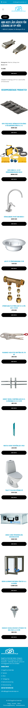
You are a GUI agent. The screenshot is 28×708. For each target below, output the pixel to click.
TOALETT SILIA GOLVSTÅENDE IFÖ (14, 490)
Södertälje (4, 2)
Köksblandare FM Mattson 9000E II (14, 217)
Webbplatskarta (20, 705)
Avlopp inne (16, 62)
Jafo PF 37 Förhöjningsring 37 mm (14, 261)
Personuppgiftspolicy (9, 705)
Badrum (10, 62)
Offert (5, 17)
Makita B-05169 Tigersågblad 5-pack (14, 445)
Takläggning (5, 679)
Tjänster (4, 673)
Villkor (19, 703)
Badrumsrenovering (7, 682)
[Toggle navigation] (3, 9)
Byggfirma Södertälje (8, 670)
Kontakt (14, 703)
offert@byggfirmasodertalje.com (19, 2)
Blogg (9, 703)
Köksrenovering (6, 685)
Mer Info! (14, 73)
